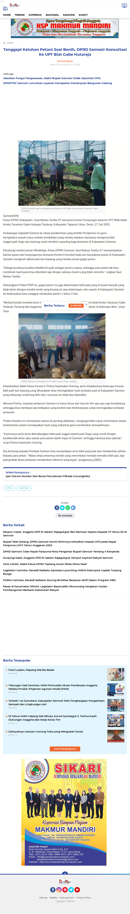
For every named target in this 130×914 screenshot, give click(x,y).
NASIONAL (52, 14)
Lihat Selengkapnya (64, 749)
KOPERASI (35, 14)
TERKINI (20, 14)
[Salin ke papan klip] (73, 507)
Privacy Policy (84, 897)
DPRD (9, 488)
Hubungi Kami (67, 897)
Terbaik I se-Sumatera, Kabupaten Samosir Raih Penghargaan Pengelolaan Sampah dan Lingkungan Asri (56, 702)
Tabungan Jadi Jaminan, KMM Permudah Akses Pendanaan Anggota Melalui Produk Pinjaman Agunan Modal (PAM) (52, 687)
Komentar (66, 515)
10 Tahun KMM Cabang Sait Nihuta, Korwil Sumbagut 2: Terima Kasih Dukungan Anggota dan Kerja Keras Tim (52, 718)
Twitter (72, 894)
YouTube (79, 894)
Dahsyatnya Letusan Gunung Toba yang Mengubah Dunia (45, 731)
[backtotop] (65, 874)
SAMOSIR (69, 14)
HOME (7, 14)
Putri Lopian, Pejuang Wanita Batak (31, 669)
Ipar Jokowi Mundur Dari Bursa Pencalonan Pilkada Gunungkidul (48, 476)
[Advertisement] (65, 111)
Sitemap (43, 897)
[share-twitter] (62, 507)
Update (77, 305)
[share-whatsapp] (67, 507)
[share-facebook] (57, 507)
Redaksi (54, 897)
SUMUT (83, 14)
